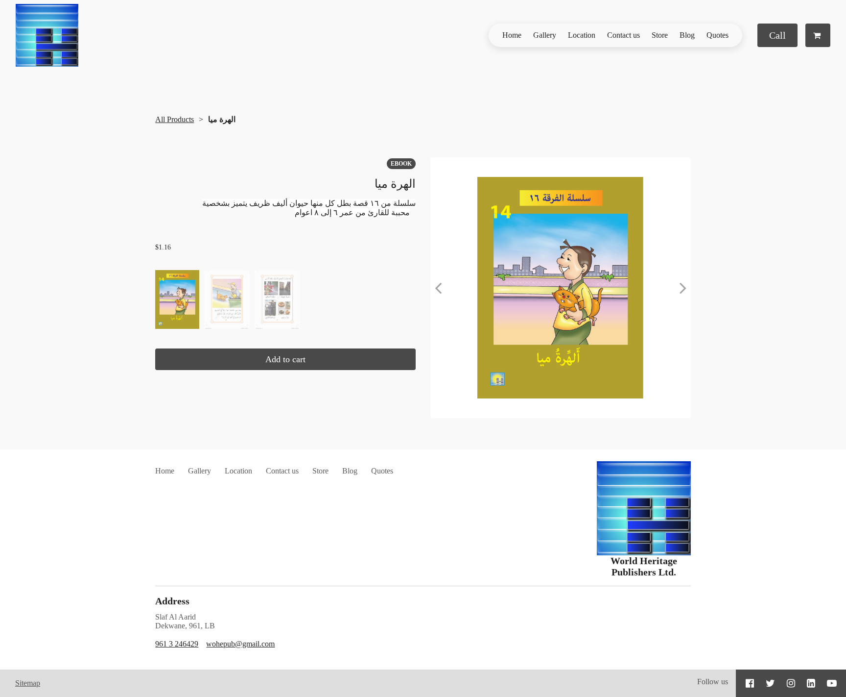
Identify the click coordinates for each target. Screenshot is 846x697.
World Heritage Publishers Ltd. (644, 566)
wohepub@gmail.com (240, 644)
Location (581, 35)
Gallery (544, 35)
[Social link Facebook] (750, 683)
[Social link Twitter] (770, 683)
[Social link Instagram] (791, 683)
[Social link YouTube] (832, 683)
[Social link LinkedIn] (811, 683)
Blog (687, 35)
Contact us (623, 35)
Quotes (717, 35)
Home (511, 35)
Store (660, 35)
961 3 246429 (176, 644)
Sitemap (27, 683)
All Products (174, 119)
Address (172, 601)
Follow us (712, 681)
